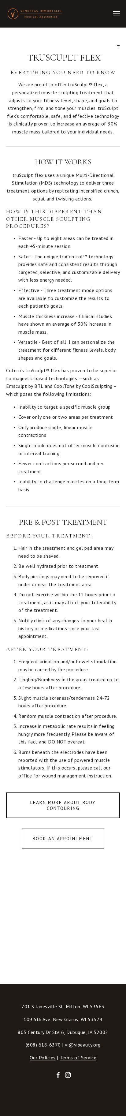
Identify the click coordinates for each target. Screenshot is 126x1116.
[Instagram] (68, 1075)
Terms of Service (78, 1057)
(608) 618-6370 (43, 1045)
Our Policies (43, 1057)
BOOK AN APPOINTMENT (63, 838)
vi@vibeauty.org (83, 1045)
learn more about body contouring (63, 805)
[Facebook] (58, 1075)
